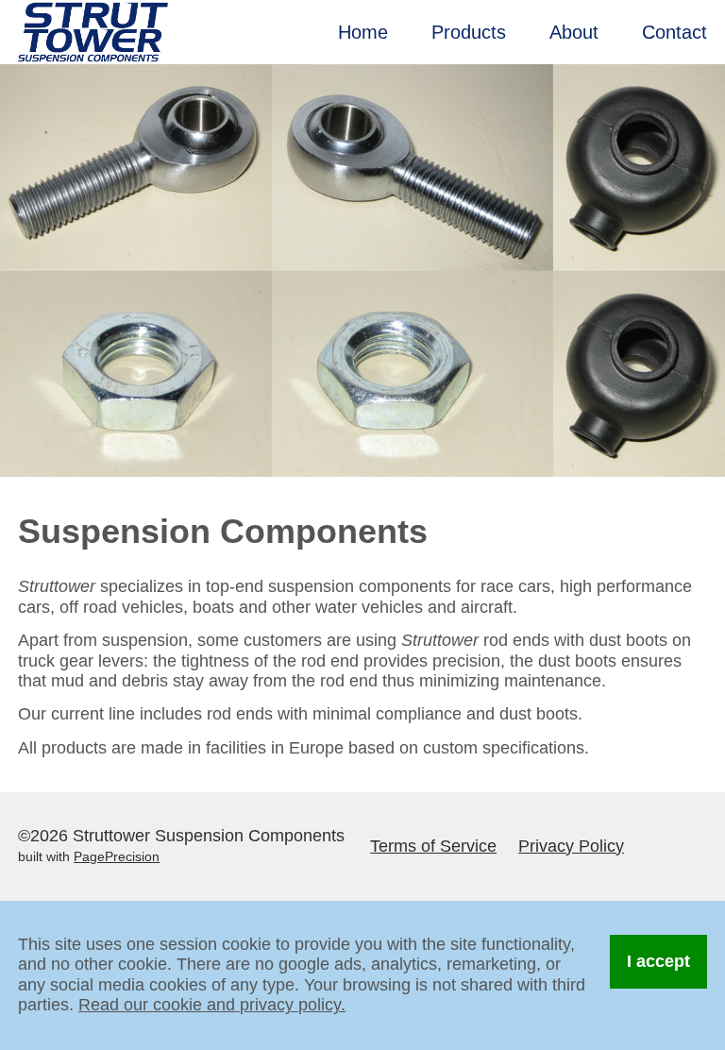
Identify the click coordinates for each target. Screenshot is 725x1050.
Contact (674, 32)
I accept (658, 961)
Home (363, 32)
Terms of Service (433, 846)
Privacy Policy (571, 846)
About (574, 32)
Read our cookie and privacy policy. (212, 1004)
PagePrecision (117, 857)
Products (468, 32)
